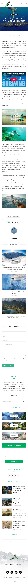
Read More (14, 395)
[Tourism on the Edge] (8, 4)
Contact (18, 564)
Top (14, 581)
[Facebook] (7, 572)
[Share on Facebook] (7, 35)
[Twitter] (11, 572)
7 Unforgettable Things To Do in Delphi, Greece (18, 501)
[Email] (20, 35)
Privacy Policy (14, 567)
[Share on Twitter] (12, 35)
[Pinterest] (16, 35)
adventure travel (13, 216)
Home (6, 564)
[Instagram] (16, 572)
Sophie (10, 24)
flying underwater (9, 219)
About (12, 564)
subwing (21, 219)
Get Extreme (14, 14)
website (4, 190)
